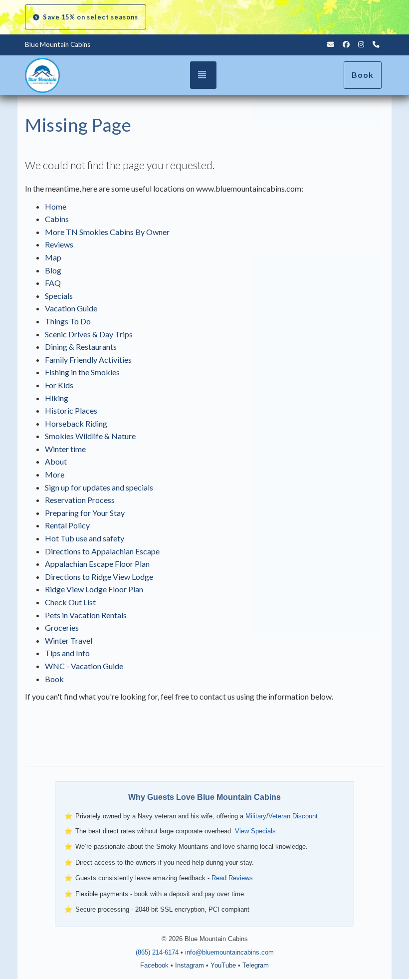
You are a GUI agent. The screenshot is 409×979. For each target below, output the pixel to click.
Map (53, 257)
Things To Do (68, 321)
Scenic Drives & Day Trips (89, 334)
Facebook (154, 965)
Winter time (65, 449)
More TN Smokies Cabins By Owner (107, 232)
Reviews (59, 244)
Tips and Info (67, 653)
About (56, 461)
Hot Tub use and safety (84, 538)
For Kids (59, 385)
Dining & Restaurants (81, 346)
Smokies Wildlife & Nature (90, 436)
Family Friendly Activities (88, 359)
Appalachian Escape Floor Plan (97, 563)
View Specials (255, 831)
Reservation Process (80, 499)
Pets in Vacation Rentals (86, 615)
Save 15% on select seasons (90, 17)
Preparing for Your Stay (85, 512)
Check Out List (70, 602)
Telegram (255, 965)
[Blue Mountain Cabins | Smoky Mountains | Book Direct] (85, 75)
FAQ (53, 282)
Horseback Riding (76, 423)
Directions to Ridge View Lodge (99, 576)
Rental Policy (67, 525)
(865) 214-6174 (157, 952)
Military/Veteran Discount (281, 816)
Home (55, 206)
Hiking (56, 398)
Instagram (189, 965)
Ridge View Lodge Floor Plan (94, 589)
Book (363, 74)
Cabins (57, 219)
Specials (59, 295)
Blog (53, 270)
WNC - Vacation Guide (84, 666)
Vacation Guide (71, 308)
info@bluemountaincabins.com (229, 952)
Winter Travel (68, 640)
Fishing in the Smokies (82, 372)
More (54, 474)
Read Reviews (232, 878)
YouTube (223, 965)
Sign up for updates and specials (99, 487)
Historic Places (71, 410)
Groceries (62, 627)
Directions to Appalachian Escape (102, 551)
